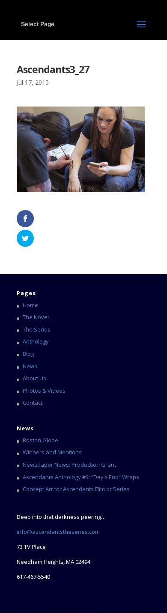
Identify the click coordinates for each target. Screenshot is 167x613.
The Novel (36, 317)
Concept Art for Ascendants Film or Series (76, 489)
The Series (37, 329)
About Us (34, 378)
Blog (28, 354)
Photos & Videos (44, 390)
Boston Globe (40, 440)
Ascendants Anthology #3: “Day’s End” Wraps (81, 477)
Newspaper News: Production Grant (69, 464)
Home (30, 305)
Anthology (36, 341)
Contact (32, 402)
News (30, 366)
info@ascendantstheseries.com (58, 532)
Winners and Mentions (52, 452)
